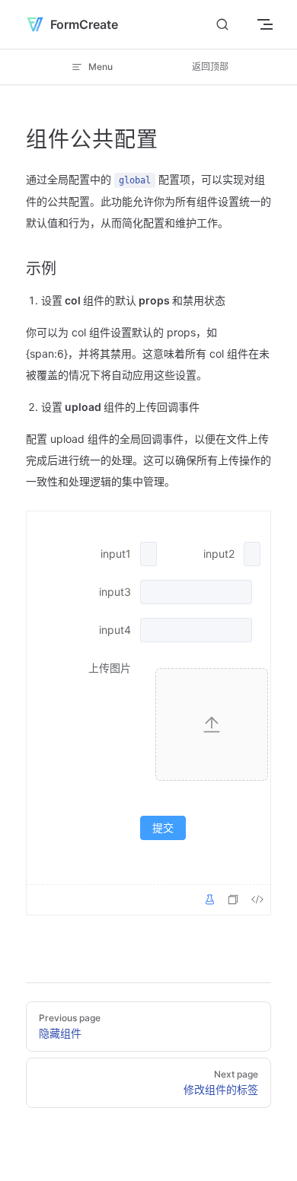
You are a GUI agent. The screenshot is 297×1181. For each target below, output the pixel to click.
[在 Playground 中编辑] (210, 899)
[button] (211, 724)
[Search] (222, 25)
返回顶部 (210, 66)
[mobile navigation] (265, 24)
